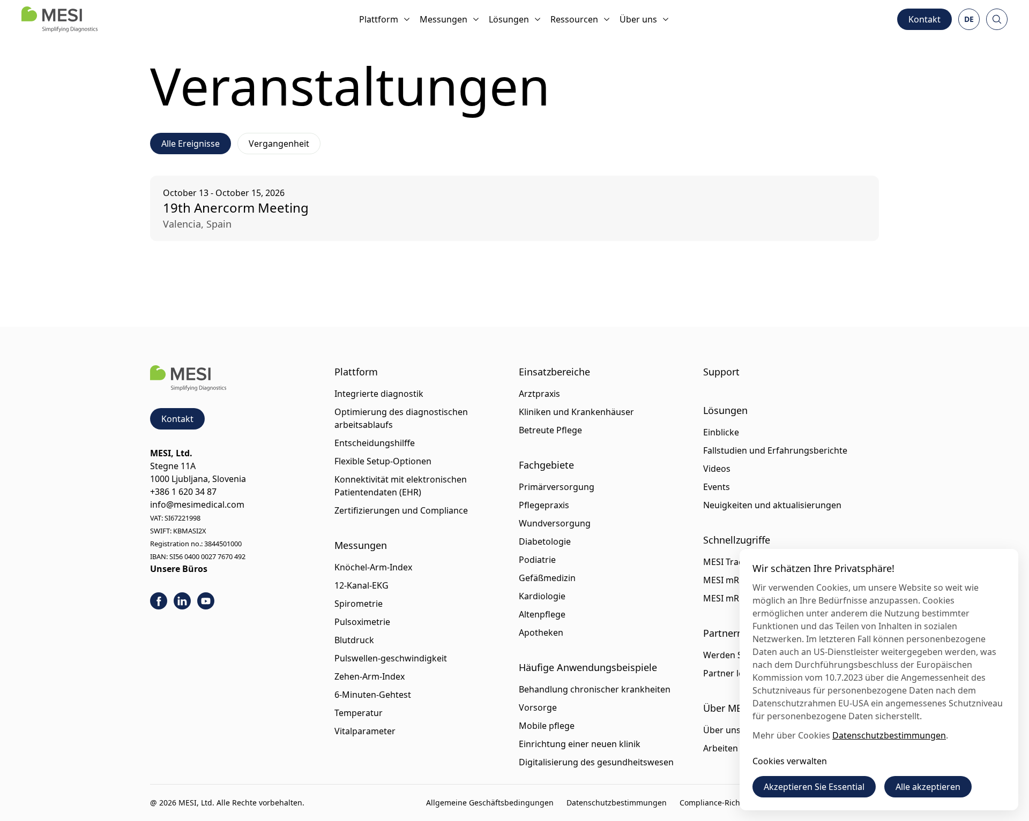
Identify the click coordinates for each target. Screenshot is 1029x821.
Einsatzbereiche (554, 371)
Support (721, 371)
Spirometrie (358, 603)
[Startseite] (59, 19)
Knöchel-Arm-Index (373, 567)
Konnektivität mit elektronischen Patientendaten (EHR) (400, 485)
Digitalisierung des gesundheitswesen (596, 762)
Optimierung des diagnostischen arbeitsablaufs (401, 418)
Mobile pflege (547, 726)
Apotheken (541, 632)
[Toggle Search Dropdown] (997, 19)
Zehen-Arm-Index (369, 676)
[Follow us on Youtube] (205, 600)
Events (716, 487)
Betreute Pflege (550, 430)
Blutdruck (354, 640)
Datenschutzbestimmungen (616, 802)
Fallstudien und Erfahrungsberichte (775, 450)
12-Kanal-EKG (361, 585)
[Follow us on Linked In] (182, 600)
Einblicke (721, 432)
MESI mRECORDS (738, 580)
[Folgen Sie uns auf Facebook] (158, 600)
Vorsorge (538, 707)
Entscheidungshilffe (374, 443)
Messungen (443, 19)
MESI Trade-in (731, 562)
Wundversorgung (555, 523)
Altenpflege (542, 614)
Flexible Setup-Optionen (382, 461)
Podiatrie (537, 560)
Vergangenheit (279, 143)
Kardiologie (542, 596)
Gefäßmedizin (547, 578)
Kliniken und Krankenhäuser (576, 412)
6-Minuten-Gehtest (372, 695)
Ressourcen (574, 19)
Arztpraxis (539, 394)
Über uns (638, 19)
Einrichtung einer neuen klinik (579, 744)
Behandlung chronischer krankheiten (594, 689)
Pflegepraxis (544, 505)
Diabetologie (545, 541)
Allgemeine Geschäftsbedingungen (490, 802)
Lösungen (509, 19)
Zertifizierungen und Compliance (401, 510)
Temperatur (358, 713)
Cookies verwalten (789, 761)
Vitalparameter (365, 731)
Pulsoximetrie (362, 622)
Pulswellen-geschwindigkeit (390, 658)
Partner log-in (731, 673)
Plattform (378, 19)
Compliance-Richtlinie (719, 802)
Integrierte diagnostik (378, 394)
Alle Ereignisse (190, 143)
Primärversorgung (556, 487)
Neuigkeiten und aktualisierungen (772, 505)
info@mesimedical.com (197, 504)
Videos (716, 468)
